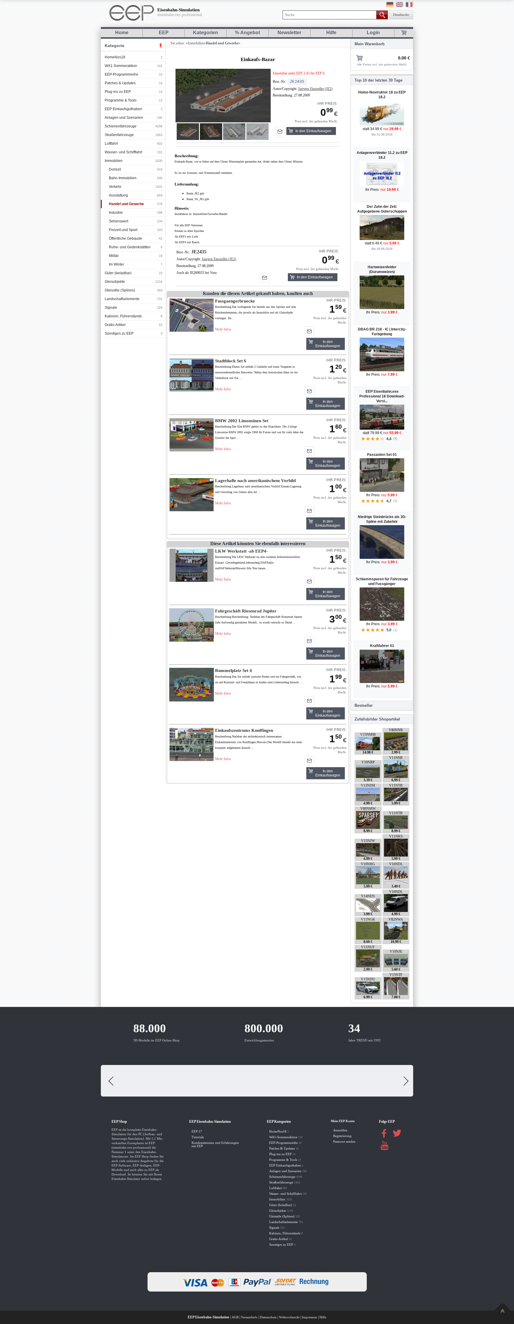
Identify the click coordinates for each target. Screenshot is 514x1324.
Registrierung (342, 1136)
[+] (223, 95)
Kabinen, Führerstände (123, 316)
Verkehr (115, 187)
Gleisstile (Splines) (120, 290)
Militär (114, 256)
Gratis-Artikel (115, 325)
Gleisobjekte (115, 282)
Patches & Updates (120, 83)
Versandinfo (249, 1317)
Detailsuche (401, 14)
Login (373, 32)
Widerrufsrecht (289, 1317)
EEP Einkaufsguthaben (123, 109)
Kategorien (205, 32)
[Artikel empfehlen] (280, 131)
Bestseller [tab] (364, 705)
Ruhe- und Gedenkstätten (130, 247)
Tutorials (198, 1137)
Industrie (116, 212)
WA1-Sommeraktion (121, 66)
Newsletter (289, 32)
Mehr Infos (223, 329)
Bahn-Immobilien (123, 178)
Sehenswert (118, 221)
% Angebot (247, 32)
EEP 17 (197, 1131)
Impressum (309, 1317)
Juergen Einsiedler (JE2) (315, 89)
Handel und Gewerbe (126, 204)
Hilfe (331, 32)
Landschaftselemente (122, 299)
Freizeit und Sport (123, 230)
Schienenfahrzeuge (121, 126)
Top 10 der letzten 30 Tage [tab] (378, 80)
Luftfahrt (111, 143)
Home (121, 32)
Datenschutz (268, 1317)
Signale (111, 307)
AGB (235, 1317)
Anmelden (340, 1130)
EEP (164, 32)
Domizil (115, 169)
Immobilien (114, 161)
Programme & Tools (121, 100)
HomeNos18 (115, 57)
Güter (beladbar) (118, 273)
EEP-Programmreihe (121, 74)
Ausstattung (118, 195)
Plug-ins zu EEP (118, 92)
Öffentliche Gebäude (125, 238)
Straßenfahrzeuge (119, 135)
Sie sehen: (177, 43)
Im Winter (116, 264)
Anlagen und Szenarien (124, 118)
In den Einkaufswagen (313, 131)
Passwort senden (344, 1141)
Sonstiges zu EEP (119, 333)
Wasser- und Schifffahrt (123, 152)
